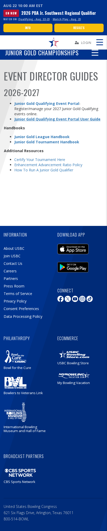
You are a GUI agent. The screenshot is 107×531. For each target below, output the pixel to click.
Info (28, 28)
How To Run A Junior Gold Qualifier (43, 169)
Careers (10, 270)
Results (78, 28)
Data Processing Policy (23, 316)
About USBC (14, 248)
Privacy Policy (15, 301)
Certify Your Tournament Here (39, 159)
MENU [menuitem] (99, 42)
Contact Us (13, 263)
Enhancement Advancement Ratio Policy (48, 164)
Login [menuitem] (86, 43)
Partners (11, 278)
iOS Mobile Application (73, 248)
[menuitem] (53, 42)
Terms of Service (18, 293)
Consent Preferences (21, 308)
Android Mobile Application (73, 266)
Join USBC (12, 255)
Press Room (14, 286)
